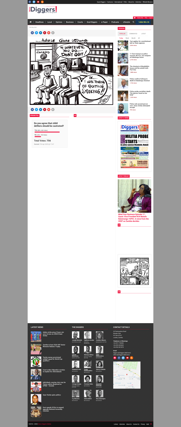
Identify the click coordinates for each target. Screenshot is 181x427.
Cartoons (110, 2)
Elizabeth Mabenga (98, 384)
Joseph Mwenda (77, 340)
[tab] (122, 34)
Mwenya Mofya (88, 355)
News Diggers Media (44, 424)
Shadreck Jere (76, 369)
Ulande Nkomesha (75, 355)
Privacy (143, 424)
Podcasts (115, 22)
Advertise (138, 2)
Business (70, 22)
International (118, 2)
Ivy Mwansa (75, 398)
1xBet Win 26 (143, 22)
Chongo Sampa (76, 384)
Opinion (59, 22)
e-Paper (104, 22)
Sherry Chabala (100, 369)
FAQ (146, 18)
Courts (80, 22)
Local (49, 22)
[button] (32, 32)
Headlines (39, 22)
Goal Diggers (92, 22)
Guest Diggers (101, 2)
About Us (131, 2)
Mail (147, 424)
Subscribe (140, 18)
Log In (151, 18)
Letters (116, 424)
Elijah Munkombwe (100, 355)
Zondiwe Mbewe (101, 340)
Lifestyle (126, 22)
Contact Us (136, 424)
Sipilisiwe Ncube (89, 340)
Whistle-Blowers (148, 2)
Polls (125, 2)
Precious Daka (88, 384)
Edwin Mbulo (88, 398)
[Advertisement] (113, 10)
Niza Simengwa (100, 398)
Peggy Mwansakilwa (88, 370)
